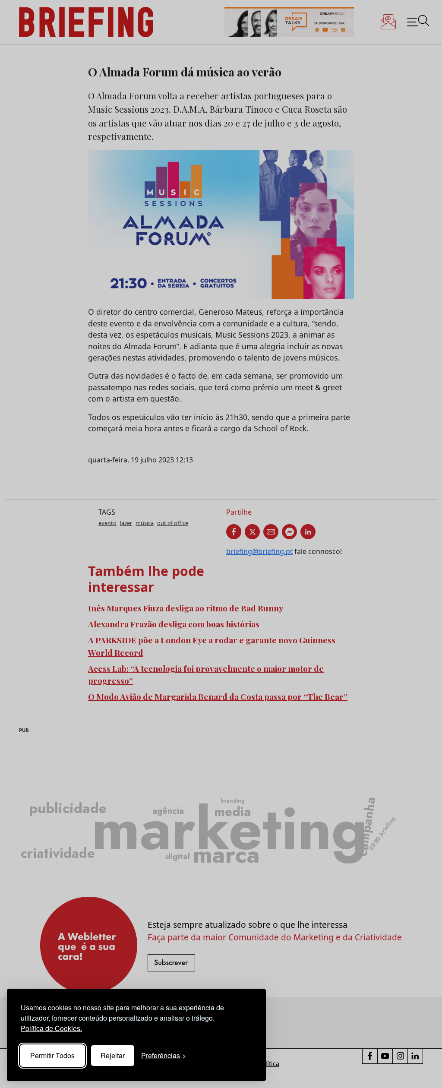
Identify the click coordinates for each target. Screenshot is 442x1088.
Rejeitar (113, 1055)
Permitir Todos (52, 1055)
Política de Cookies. (51, 1028)
